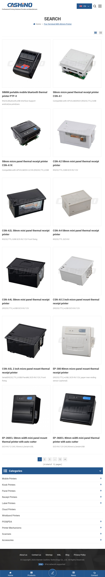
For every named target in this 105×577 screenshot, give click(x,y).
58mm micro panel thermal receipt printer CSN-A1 (76, 94)
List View (101, 33)
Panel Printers (8, 491)
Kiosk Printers (8, 484)
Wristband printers (11, 515)
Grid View (96, 33)
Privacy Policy (80, 555)
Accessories (8, 540)
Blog (67, 555)
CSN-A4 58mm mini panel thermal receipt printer (76, 232)
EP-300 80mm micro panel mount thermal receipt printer (76, 370)
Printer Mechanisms (11, 528)
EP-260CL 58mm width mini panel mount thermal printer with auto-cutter (24, 439)
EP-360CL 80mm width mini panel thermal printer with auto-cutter (76, 439)
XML (59, 555)
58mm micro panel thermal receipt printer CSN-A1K (25, 163)
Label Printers (8, 503)
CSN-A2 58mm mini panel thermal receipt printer (76, 163)
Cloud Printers (9, 509)
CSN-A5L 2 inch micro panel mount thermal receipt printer (26, 370)
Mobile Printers (9, 478)
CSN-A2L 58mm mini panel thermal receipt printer (25, 232)
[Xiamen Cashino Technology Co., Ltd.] (20, 6)
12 (60, 459)
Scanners (6, 534)
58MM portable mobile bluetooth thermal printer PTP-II (24, 94)
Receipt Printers (9, 497)
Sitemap (49, 555)
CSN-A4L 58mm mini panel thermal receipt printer (25, 301)
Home (38, 24)
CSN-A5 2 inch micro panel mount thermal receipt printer (76, 301)
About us (23, 555)
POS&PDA (7, 521)
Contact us (36, 555)
